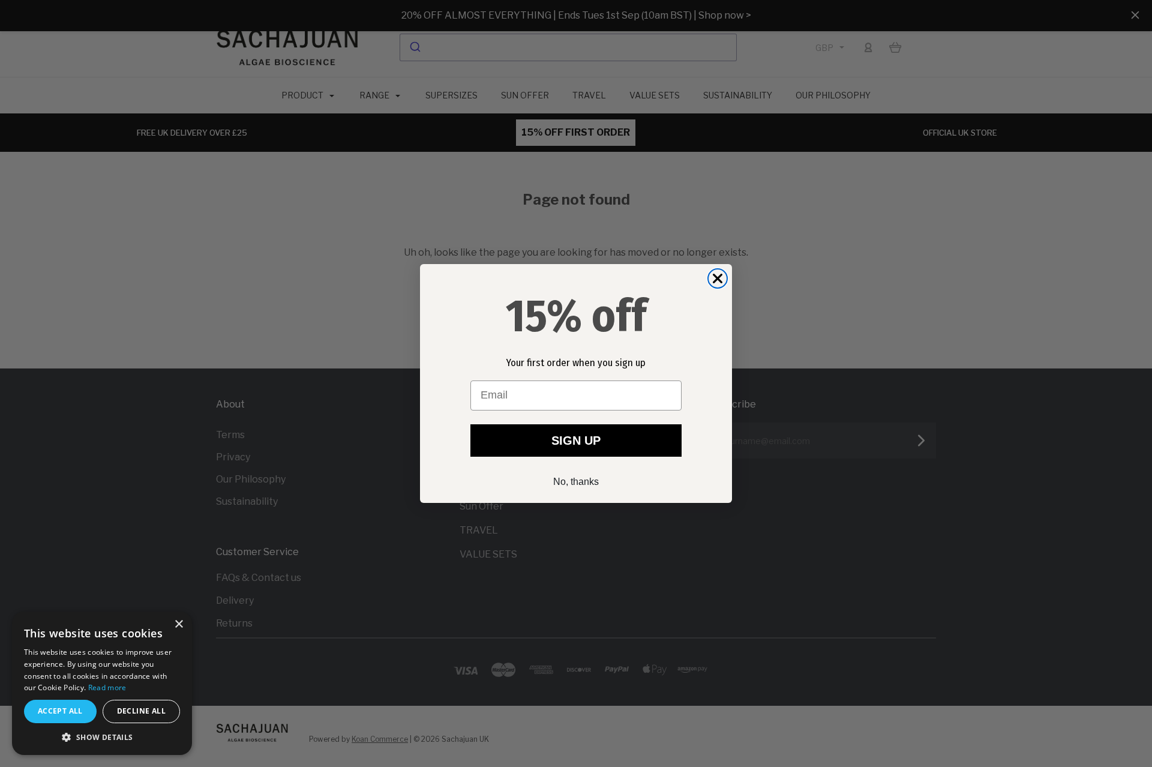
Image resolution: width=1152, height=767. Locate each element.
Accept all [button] (60, 711)
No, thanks (576, 482)
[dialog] (102, 683)
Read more (107, 687)
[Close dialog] (717, 278)
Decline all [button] (141, 711)
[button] (102, 737)
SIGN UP (576, 440)
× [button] (178, 624)
